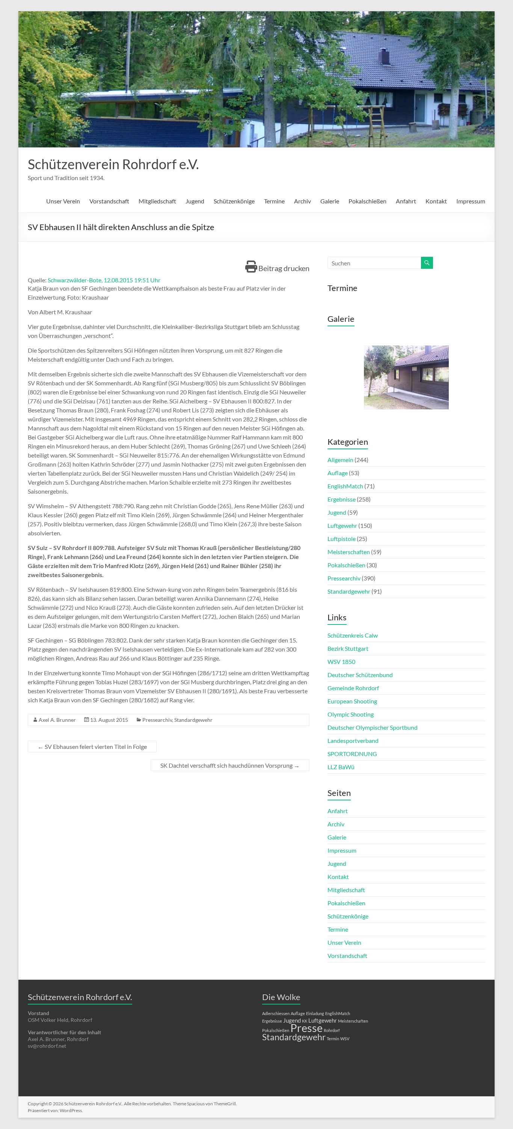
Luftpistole (341, 538)
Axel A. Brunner (57, 720)
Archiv (302, 201)
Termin (333, 1038)
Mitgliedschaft (157, 201)
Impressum (470, 201)
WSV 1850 (341, 661)
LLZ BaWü (341, 766)
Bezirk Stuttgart (347, 648)
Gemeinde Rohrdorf (353, 687)
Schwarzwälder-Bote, (76, 279)
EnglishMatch (345, 485)
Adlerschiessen (276, 1013)
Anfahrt (406, 201)
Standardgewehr (193, 720)
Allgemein (340, 459)
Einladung (315, 1013)
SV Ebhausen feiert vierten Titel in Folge (92, 746)
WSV (344, 1038)
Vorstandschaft (109, 201)
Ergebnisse (341, 499)
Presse (306, 1027)
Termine (274, 201)
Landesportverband (353, 740)
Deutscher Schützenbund (360, 674)
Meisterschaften (348, 551)
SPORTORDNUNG (352, 753)
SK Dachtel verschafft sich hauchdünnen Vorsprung (230, 765)
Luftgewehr (342, 525)
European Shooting (352, 701)
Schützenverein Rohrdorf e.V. (113, 164)
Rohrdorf (332, 1030)
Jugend (195, 201)
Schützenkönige (234, 201)
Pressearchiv (157, 720)
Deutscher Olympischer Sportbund (372, 727)
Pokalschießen (367, 201)
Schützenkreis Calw (352, 635)
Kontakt (436, 201)
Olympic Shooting (350, 714)
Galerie (329, 201)
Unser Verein (63, 201)
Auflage (337, 472)
